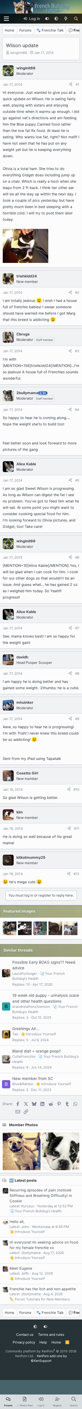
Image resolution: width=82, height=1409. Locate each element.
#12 (76, 874)
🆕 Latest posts (23, 1180)
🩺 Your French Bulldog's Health (36, 1211)
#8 (77, 673)
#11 (76, 828)
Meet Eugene (21, 1268)
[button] (56, 18)
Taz (15, 1034)
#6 (77, 557)
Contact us (24, 1334)
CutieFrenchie (23, 1056)
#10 (76, 789)
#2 (77, 292)
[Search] (76, 18)
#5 (77, 480)
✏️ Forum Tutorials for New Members (40, 1299)
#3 (77, 351)
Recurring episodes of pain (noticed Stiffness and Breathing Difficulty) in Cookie (41, 1195)
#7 (77, 628)
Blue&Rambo (22, 1084)
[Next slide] (73, 1151)
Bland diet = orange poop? (36, 1051)
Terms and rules (51, 1334)
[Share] (70, 84)
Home (56, 1342)
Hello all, (17, 1221)
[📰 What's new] (66, 18)
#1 (77, 84)
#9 (77, 719)
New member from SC (32, 1078)
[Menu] (6, 19)
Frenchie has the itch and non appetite (43, 1289)
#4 (77, 409)
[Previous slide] (8, 1151)
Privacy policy (24, 1342)
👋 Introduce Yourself (38, 1034)
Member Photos (23, 1125)
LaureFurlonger (24, 973)
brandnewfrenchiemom (31, 1006)
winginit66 (18, 53)
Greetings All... (25, 1028)
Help (43, 1342)
